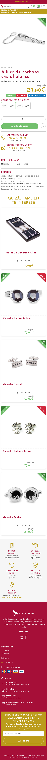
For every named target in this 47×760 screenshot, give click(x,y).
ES (2, 662)
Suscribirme (23, 741)
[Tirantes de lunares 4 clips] (23, 230)
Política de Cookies (30, 758)
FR (9, 662)
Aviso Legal (31, 755)
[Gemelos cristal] (23, 361)
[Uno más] (43, 118)
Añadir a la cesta (19, 126)
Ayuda (6, 653)
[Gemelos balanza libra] (23, 428)
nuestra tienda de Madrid (12, 597)
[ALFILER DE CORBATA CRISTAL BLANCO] (23, 40)
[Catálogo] (44, 6)
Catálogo (12, 10)
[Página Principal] (6, 6)
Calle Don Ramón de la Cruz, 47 (19, 703)
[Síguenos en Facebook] (26, 637)
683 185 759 (17, 690)
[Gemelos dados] (23, 494)
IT (12, 662)
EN (6, 662)
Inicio (3, 10)
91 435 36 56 (17, 683)
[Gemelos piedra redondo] (23, 295)
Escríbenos (13, 697)
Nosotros (7, 651)
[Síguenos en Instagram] (21, 637)
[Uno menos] (3, 118)
